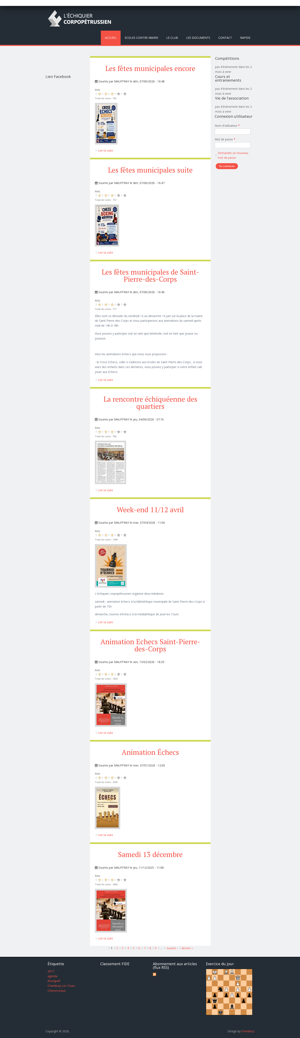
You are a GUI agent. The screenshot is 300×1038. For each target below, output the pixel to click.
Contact (225, 38)
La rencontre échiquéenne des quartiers (150, 402)
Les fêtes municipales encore (150, 68)
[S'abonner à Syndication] (154, 975)
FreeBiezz (247, 1031)
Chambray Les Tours (61, 986)
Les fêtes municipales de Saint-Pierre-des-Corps (150, 275)
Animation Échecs (150, 752)
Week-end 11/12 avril (150, 509)
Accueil (111, 38)
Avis (97, 90)
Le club (172, 38)
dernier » (187, 948)
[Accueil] (79, 18)
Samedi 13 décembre (150, 854)
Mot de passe (225, 139)
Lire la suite (105, 150)
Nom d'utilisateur (227, 126)
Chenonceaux (57, 991)
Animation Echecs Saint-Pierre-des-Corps (150, 645)
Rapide (245, 38)
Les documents (198, 38)
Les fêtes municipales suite (150, 170)
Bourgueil (54, 981)
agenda (52, 976)
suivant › (172, 948)
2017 (51, 971)
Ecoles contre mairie (141, 38)
